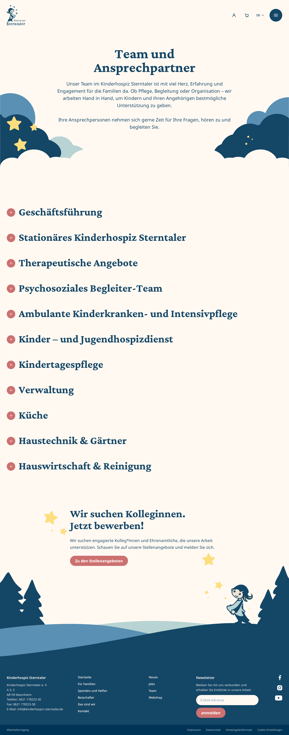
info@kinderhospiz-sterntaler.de (40, 709)
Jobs (152, 684)
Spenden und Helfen (92, 691)
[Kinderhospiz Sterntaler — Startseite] (16, 15)
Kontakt (83, 711)
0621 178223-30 (30, 699)
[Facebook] (279, 677)
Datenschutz (213, 730)
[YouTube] (278, 698)
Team (152, 691)
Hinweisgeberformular (239, 730)
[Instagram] (279, 687)
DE (258, 15)
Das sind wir (86, 704)
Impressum (194, 730)
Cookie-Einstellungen (269, 730)
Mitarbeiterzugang (18, 730)
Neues (153, 677)
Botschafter (86, 697)
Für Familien (86, 684)
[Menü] (276, 15)
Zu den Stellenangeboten (99, 560)
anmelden (210, 712)
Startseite (84, 677)
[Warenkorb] (246, 15)
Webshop (155, 697)
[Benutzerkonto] (234, 15)
